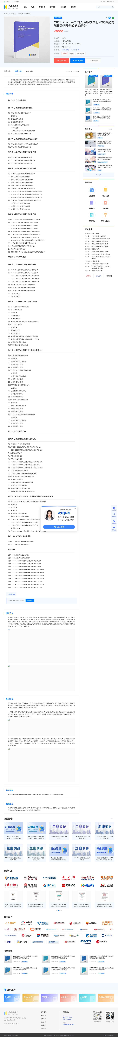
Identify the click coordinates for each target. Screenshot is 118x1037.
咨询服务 (63, 7)
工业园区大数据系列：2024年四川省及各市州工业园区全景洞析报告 (104, 859)
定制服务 (30, 600)
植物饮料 (100, 138)
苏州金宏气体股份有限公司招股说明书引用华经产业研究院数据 (13, 905)
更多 (110, 129)
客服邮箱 (56, 47)
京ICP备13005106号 (108, 1035)
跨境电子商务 (108, 76)
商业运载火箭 (93, 76)
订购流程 (77, 71)
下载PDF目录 (75, 50)
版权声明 (43, 1022)
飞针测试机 (101, 146)
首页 (7, 13)
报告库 (73, 7)
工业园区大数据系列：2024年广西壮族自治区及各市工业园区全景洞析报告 (59, 859)
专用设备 (28, 13)
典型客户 (43, 1018)
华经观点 (88, 129)
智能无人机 (96, 104)
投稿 (104, 1)
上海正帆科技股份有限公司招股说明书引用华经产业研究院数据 (81, 905)
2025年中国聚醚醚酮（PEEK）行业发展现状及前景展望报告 (13, 838)
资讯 (25, 7)
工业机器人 (96, 112)
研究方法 (18, 71)
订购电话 (56, 44)
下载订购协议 (65, 50)
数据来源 (29, 71)
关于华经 (43, 1015)
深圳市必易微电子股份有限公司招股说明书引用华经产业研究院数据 (36, 906)
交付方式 (56, 53)
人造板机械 (58, 17)
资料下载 (56, 50)
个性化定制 (79, 61)
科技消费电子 (101, 154)
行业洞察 (42, 7)
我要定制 (109, 276)
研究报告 (53, 7)
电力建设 (96, 120)
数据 (32, 7)
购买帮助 (43, 1025)
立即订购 (63, 61)
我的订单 (112, 1)
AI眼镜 (99, 170)
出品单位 (56, 41)
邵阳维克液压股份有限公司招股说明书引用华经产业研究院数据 (58, 905)
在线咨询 (95, 61)
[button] (56, 910)
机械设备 (20, 13)
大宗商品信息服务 (102, 162)
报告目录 (7, 71)
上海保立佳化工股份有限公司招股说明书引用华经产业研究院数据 (104, 906)
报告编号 (56, 38)
